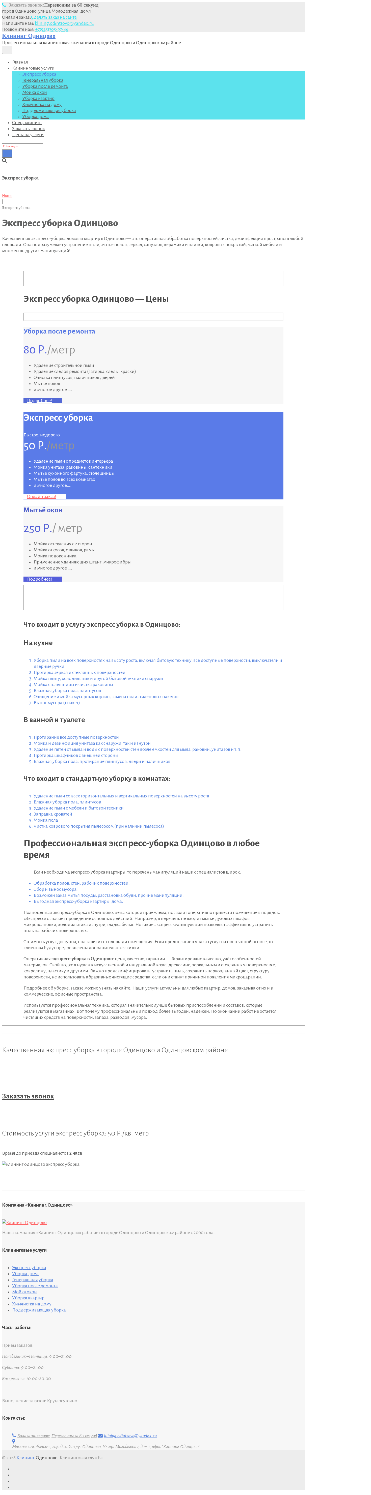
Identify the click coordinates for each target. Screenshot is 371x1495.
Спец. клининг (27, 122)
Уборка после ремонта (45, 86)
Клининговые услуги (33, 68)
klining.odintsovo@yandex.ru (64, 23)
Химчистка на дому (42, 104)
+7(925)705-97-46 (51, 29)
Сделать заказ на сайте (54, 17)
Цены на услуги (28, 134)
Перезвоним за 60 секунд (53, 4)
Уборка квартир (38, 98)
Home (7, 196)
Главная (20, 62)
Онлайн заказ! (41, 496)
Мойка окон (34, 92)
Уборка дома (35, 116)
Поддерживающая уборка (49, 110)
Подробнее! (39, 400)
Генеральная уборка (42, 80)
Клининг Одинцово (29, 36)
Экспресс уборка (39, 74)
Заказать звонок (28, 128)
